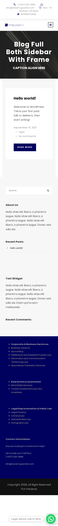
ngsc (22, 131)
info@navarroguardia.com (20, 7)
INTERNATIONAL (28, 14)
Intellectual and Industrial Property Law (31, 354)
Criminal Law (17, 415)
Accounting (17, 351)
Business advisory (20, 347)
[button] (51, 519)
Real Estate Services (21, 385)
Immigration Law (20, 422)
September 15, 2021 (25, 127)
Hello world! (25, 98)
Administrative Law (21, 419)
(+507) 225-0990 (26, 4)
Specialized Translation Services (28, 365)
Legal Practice (18, 412)
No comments (27, 136)
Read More (24, 147)
